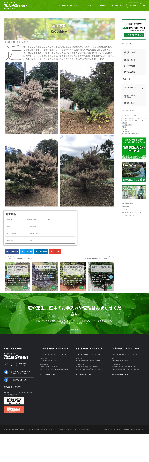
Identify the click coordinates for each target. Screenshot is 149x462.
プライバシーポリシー (116, 429)
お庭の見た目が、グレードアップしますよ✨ (73, 269)
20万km (124, 209)
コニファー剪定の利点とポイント (101, 268)
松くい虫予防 (23, 42)
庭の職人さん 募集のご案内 (130, 133)
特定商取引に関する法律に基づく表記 (133, 429)
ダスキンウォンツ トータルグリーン (134, 118)
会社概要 (124, 123)
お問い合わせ (74, 329)
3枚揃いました (126, 206)
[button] (12, 251)
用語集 (124, 127)
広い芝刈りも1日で (128, 216)
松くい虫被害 (59, 31)
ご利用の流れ (126, 131)
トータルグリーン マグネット (131, 212)
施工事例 (124, 129)
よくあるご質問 (127, 125)
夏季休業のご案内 (127, 203)
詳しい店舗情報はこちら (47, 374)
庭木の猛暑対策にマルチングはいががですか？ (17, 269)
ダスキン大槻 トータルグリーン (133, 120)
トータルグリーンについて (130, 116)
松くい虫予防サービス (45, 266)
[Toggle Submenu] (142, 53)
